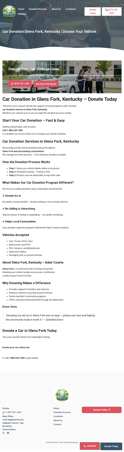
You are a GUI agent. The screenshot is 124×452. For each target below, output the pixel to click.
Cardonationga (72, 442)
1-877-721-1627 (13, 412)
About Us (56, 9)
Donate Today (92, 11)
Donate (5, 408)
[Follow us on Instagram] (3, 433)
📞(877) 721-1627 (111, 11)
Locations (71, 9)
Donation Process (38, 9)
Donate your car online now (16, 347)
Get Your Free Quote (46, 84)
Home (21, 9)
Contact (22, 14)
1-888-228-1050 (15, 130)
